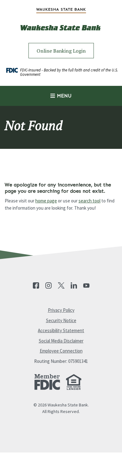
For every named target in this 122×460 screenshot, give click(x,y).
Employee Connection (61, 351)
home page (46, 201)
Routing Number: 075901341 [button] (61, 361)
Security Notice (61, 320)
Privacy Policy (61, 310)
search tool (89, 201)
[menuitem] (61, 9)
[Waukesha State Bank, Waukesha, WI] (61, 32)
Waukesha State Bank (61, 9)
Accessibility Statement (61, 330)
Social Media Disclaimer (61, 341)
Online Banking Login (61, 50)
